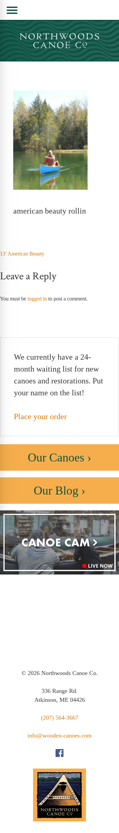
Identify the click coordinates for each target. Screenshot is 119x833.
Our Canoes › (59, 457)
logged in (37, 298)
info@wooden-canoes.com (59, 735)
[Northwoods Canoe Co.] (59, 40)
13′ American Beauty (22, 254)
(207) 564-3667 (59, 717)
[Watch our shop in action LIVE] (59, 572)
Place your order (40, 416)
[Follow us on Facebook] (59, 755)
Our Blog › (59, 490)
